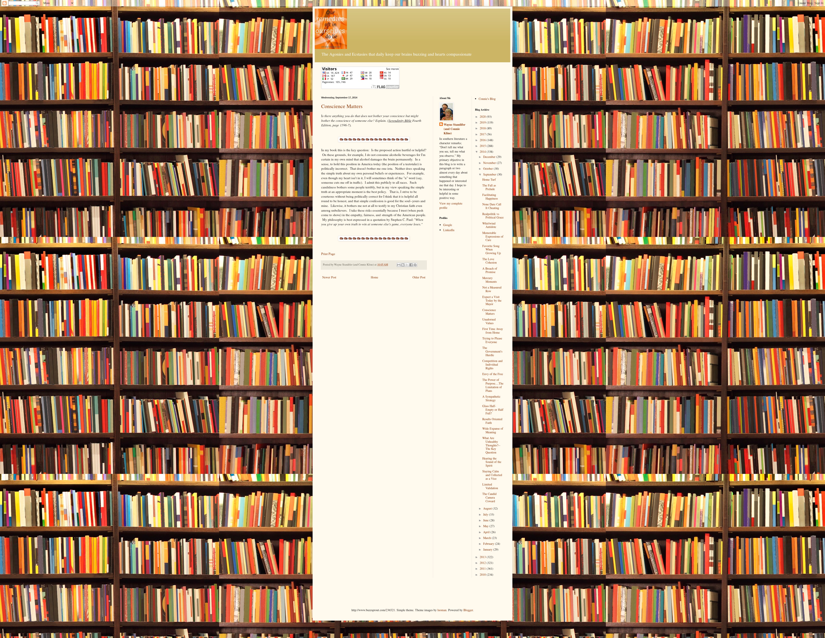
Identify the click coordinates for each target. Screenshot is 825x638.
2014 (483, 152)
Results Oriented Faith (492, 421)
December (489, 157)
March (487, 538)
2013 (483, 557)
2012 (483, 563)
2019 (483, 122)
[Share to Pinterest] (415, 265)
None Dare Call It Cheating (491, 206)
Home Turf (489, 179)
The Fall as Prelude (489, 187)
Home (374, 277)
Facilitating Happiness (490, 196)
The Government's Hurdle (492, 351)
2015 (483, 146)
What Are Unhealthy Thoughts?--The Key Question (491, 445)
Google (447, 225)
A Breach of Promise (489, 270)
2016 (483, 140)
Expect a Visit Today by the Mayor (491, 300)
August (488, 508)
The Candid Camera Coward (489, 497)
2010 (483, 574)
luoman (441, 610)
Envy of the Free (492, 374)
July (486, 514)
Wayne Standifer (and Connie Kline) (454, 128)
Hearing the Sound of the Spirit (491, 462)
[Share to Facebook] (411, 265)
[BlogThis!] (403, 265)
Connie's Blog (487, 99)
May (486, 526)
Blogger (468, 610)
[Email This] (399, 265)
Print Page (328, 254)
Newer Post (329, 277)
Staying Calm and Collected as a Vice (492, 475)
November (490, 163)
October (488, 168)
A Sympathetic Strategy (491, 398)
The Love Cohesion (489, 261)
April (486, 532)
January (488, 549)
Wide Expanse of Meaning (492, 430)
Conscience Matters (341, 106)
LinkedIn (448, 230)
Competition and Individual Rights (492, 364)
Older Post (418, 277)
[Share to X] (407, 265)
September (490, 174)
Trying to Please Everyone (492, 340)
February (489, 544)
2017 (483, 134)
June (486, 520)
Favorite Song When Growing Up (491, 249)
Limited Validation (490, 486)
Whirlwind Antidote (489, 225)
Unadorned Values (489, 321)
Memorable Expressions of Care (492, 236)
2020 (483, 116)
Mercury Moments (489, 280)
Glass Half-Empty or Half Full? (492, 409)
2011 (483, 568)
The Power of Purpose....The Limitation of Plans (492, 385)
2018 (483, 128)
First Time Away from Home (492, 330)
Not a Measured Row (491, 289)
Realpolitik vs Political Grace (493, 216)
